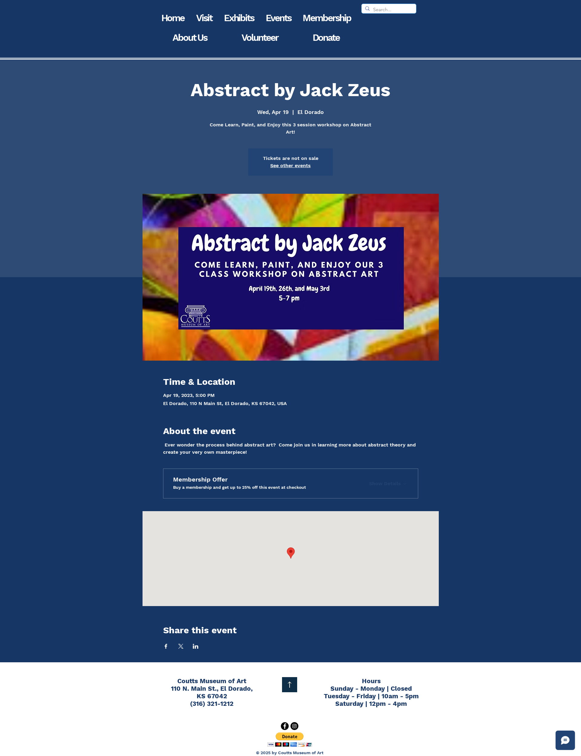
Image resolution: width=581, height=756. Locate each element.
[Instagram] (294, 726)
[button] (204, 18)
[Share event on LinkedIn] (196, 646)
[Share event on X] (181, 646)
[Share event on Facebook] (166, 646)
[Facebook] (285, 726)
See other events (290, 165)
